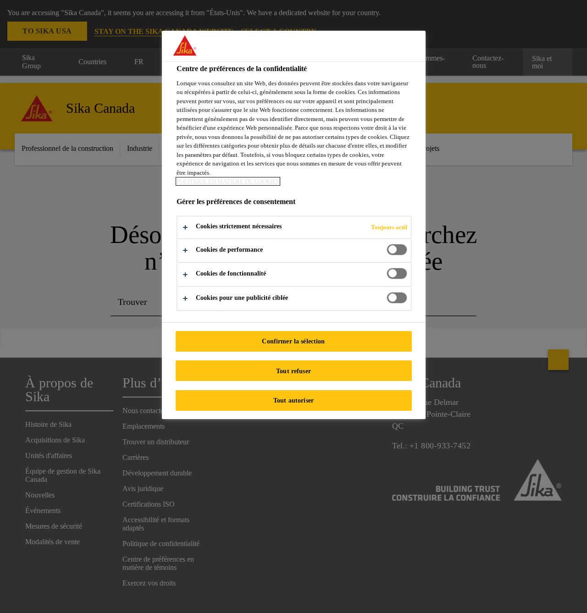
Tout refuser (293, 371)
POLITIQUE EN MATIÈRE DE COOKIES (228, 181)
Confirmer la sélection (293, 341)
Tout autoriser (293, 400)
